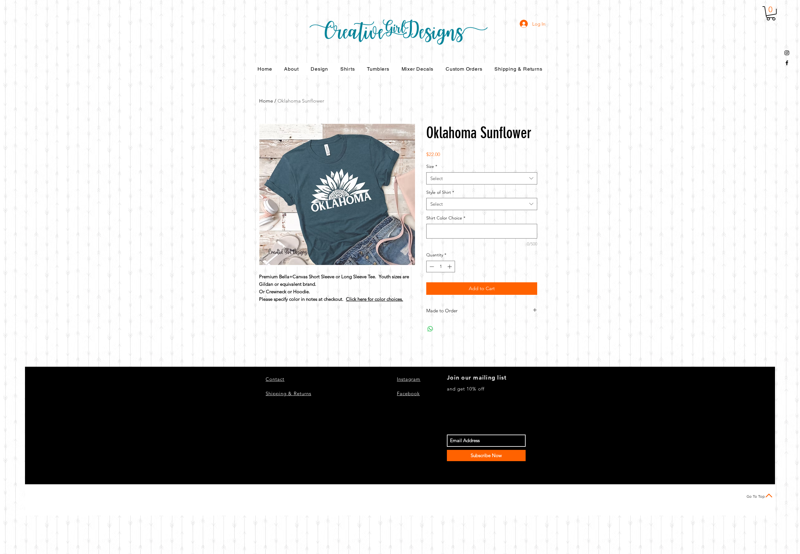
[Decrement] (431, 266)
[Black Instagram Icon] (787, 53)
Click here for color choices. (374, 299)
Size (431, 166)
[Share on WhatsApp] (430, 329)
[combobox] (481, 178)
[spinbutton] (440, 266)
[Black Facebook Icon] (787, 63)
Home (266, 101)
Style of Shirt (440, 192)
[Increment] (450, 266)
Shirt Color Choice (445, 218)
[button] (770, 13)
